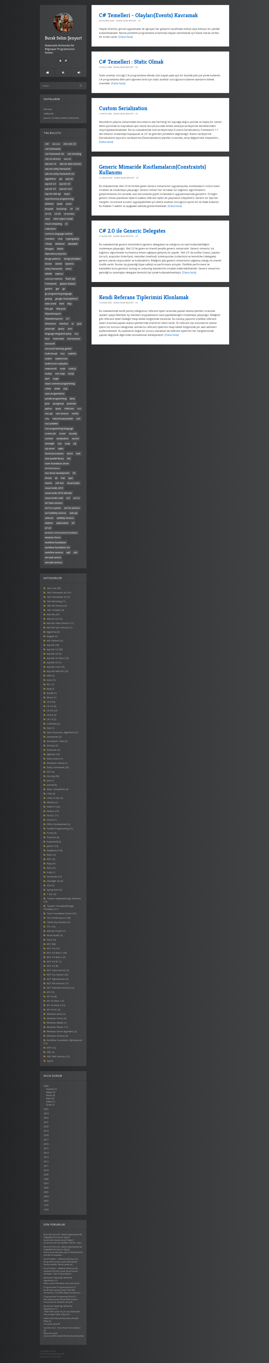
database (60, 243)
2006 (46, 1187)
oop (65, 388)
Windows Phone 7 (57, 1027)
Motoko (52, 802)
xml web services (53, 562)
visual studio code (54, 497)
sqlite (60, 448)
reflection (69, 408)
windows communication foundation (61, 532)
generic (48, 288)
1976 (46, 1205)
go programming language (58, 293)
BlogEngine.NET (58, 1354)
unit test (59, 482)
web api (73, 512)
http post (61, 308)
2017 (46, 1139)
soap (67, 443)
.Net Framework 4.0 (59, 592)
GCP (50, 771)
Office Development (58, 824)
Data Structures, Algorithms (62, 732)
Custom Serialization (123, 108)
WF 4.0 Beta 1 (55, 1000)
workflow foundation (55, 542)
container (49, 238)
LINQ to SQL (55, 797)
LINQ (51, 793)
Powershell (54, 841)
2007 (46, 1183)
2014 (46, 1152)
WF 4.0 (52, 996)
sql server (50, 448)
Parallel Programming (60, 828)
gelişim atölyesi (67, 283)
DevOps (52, 745)
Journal (52, 784)
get (57, 288)
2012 (46, 1161)
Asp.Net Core (56, 666)
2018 (46, 1135)
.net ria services (53, 158)
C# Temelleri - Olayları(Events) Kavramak (148, 15)
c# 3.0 (48, 213)
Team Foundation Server (61, 913)
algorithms (50, 178)
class (47, 218)
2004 (46, 1196)
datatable (73, 243)
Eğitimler (53, 754)
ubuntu (48, 482)
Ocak (48, 1104)
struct (70, 453)
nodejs (48, 373)
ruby (47, 418)
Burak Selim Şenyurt (63, 38)
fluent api (70, 278)
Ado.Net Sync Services (59, 627)
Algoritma (53, 631)
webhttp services (65, 517)
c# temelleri (69, 214)
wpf (68, 552)
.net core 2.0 (69, 143)
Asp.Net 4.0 (54, 653)
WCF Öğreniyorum (57, 978)
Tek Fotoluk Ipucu (59, 917)
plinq (72, 398)
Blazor (52, 697)
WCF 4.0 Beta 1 (57, 952)
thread (48, 477)
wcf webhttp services (55, 512)
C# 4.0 (52, 710)
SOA (50, 885)
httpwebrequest (53, 313)
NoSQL (53, 815)
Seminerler (54, 876)
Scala (51, 872)
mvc (63, 353)
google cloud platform (66, 298)
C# (77, 208)
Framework (51, 283)
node (62, 368)
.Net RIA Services (57, 605)
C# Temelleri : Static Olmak (131, 61)
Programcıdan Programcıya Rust (58, 1287)
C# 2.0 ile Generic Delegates (132, 230)
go (63, 288)
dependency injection (55, 253)
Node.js (53, 811)
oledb (57, 388)
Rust (51, 867)
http (69, 303)
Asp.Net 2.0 (55, 649)
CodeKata (53, 723)
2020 (46, 1126)
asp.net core (65, 188)
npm (47, 378)
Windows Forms (56, 1018)
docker (48, 263)
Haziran (50, 1089)
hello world (50, 303)
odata (48, 388)
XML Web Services (58, 1056)
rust (78, 418)
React (51, 854)
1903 (46, 1209)
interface (63, 323)
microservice (73, 338)
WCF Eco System (57, 974)
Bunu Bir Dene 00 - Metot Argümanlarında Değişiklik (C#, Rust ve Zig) (63, 1236)
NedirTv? (53, 806)
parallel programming (55, 398)
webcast (49, 517)
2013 (46, 1157)
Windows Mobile (57, 1022)
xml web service (53, 557)
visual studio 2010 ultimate (58, 492)
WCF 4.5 (52, 965)
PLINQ (52, 832)
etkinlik (48, 273)
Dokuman (53, 749)
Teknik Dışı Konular (59, 922)
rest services (62, 413)
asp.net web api (53, 193)
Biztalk (52, 693)
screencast (50, 433)
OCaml (52, 819)
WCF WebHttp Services (60, 987)
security (73, 433)
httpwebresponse (54, 318)
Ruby (51, 863)
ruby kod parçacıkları (62, 418)
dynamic (69, 263)
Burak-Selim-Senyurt (126, 20)
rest (79, 408)
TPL (51, 926)
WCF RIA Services (58, 983)
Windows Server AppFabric (62, 1031)
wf (73, 522)
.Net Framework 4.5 (58, 596)
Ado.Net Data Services (60, 623)
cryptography (72, 238)
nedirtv (48, 358)
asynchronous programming (59, 198)
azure (68, 203)
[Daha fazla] (125, 37)
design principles (72, 258)
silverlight (49, 443)
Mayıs (49, 1092)
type (70, 477)
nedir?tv (72, 353)
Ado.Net (53, 614)
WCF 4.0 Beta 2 (56, 957)
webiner (49, 522)
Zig (50, 1060)
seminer (49, 438)
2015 (46, 1148)
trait (63, 477)
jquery (61, 328)
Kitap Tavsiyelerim (57, 789)
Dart (50, 728)
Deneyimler (54, 736)
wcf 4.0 (76, 498)
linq (76, 333)
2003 (46, 1200)
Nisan (49, 1095)
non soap (60, 373)
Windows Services (57, 1035)
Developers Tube (57, 741)
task (78, 453)
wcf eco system (53, 507)
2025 (46, 1109)
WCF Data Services (58, 970)
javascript (50, 328)
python (48, 408)
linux (47, 338)
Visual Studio (55, 935)
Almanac (48, 109)
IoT (67, 318)
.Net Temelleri (55, 610)
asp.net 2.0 (50, 183)
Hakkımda (49, 113)
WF (50, 992)
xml (75, 552)
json (70, 328)
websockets (62, 522)
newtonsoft (51, 368)
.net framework (52, 148)
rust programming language (59, 428)
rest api (48, 413)
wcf (68, 497)
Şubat (49, 1101)
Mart (48, 1098)
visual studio (73, 482)
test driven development (57, 473)
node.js (72, 368)
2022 (46, 1117)
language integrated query (58, 333)
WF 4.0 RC (53, 1009)
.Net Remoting (56, 601)
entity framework (53, 268)
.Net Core (54, 588)
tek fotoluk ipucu (52, 468)
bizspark (49, 208)
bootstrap (62, 208)
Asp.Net (53, 644)
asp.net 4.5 (50, 188)
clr (66, 223)
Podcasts (53, 837)
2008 (46, 1178)
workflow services (54, 552)
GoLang (53, 776)
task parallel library (54, 458)
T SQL (51, 894)
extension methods (53, 279)
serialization (62, 438)
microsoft (50, 343)
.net (47, 143)
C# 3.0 (51, 706)
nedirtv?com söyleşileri (56, 363)
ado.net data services (70, 163)
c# (71, 208)
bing (50, 688)
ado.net (67, 159)
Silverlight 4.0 (55, 880)
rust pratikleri (51, 423)
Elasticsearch (55, 758)
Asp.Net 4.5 (54, 662)
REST (51, 859)
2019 (46, 1130)
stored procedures (54, 453)
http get (49, 308)
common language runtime (58, 233)
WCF (51, 944)
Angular (52, 636)
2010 (46, 1170)
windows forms (53, 537)
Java (50, 780)
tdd (68, 458)
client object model (63, 218)
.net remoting (74, 153)
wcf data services (53, 502)
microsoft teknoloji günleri (58, 348)
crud (60, 238)
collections (50, 228)
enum (68, 268)
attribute (49, 203)
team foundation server (57, 463)
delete (60, 248)
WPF (51, 1047)
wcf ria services (72, 507)
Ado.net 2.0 (55, 618)
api (60, 178)
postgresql (58, 403)
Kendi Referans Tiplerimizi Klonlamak (144, 297)
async (67, 193)
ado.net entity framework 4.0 (59, 173)
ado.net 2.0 (50, 163)
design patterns (53, 258)
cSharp (48, 243)
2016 (46, 1143)
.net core (56, 144)
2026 (50, 1095)
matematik (58, 338)
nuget (56, 378)
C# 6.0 (51, 714)
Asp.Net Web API (57, 671)
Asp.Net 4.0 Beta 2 (58, 658)
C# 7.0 (51, 719)
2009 (46, 1174)
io (73, 323)
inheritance (50, 323)
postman (71, 403)
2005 (46, 1192)
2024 (46, 1113)
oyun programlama (54, 393)
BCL (50, 684)
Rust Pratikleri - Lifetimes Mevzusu (59, 1259)
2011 (46, 1165)
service (75, 438)
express (59, 273)
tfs (74, 473)
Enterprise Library (57, 762)
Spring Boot (54, 889)
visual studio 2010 (54, 487)
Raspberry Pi (55, 850)
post (47, 403)
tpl (56, 477)
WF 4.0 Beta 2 (56, 1005)
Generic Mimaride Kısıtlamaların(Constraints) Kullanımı (152, 169)
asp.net (69, 178)
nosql (71, 373)
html (61, 303)
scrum (62, 433)
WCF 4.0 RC (54, 961)
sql (74, 443)
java (79, 323)
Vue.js (51, 939)
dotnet (58, 263)
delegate (49, 248)
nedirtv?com (61, 358)
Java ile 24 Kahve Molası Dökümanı (61, 117)
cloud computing (53, 223)
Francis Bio (56, 1356)
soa (59, 443)
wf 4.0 (48, 527)
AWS (51, 675)
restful (75, 413)
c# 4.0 (57, 213)
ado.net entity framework (58, 168)
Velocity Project (56, 930)
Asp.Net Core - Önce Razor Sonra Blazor (62, 1327)
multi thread (51, 353)
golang (48, 298)
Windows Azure (56, 1013)
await (59, 203)
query (58, 408)
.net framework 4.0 (54, 153)
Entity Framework (58, 767)
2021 (46, 1122)
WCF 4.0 (53, 948)
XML (50, 1052)
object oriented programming (60, 383)
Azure (51, 679)
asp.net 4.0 (64, 183)
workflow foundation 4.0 (57, 547)
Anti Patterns (55, 640)
